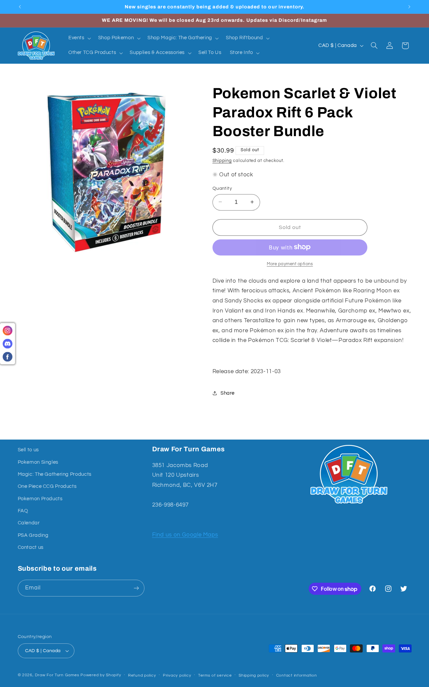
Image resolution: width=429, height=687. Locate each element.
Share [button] (228, 392)
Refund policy (142, 675)
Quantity (222, 188)
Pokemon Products (40, 498)
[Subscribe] (136, 588)
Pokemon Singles (38, 462)
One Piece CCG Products (47, 486)
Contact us (31, 547)
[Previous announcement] (19, 6)
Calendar (29, 522)
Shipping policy (254, 675)
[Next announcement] (409, 6)
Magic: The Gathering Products (54, 474)
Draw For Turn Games (57, 675)
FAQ (23, 510)
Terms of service (215, 675)
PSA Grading (33, 535)
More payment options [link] (290, 264)
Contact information (296, 675)
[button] (79, 38)
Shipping (222, 160)
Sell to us (28, 449)
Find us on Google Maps (185, 535)
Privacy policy (177, 675)
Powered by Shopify (100, 675)
